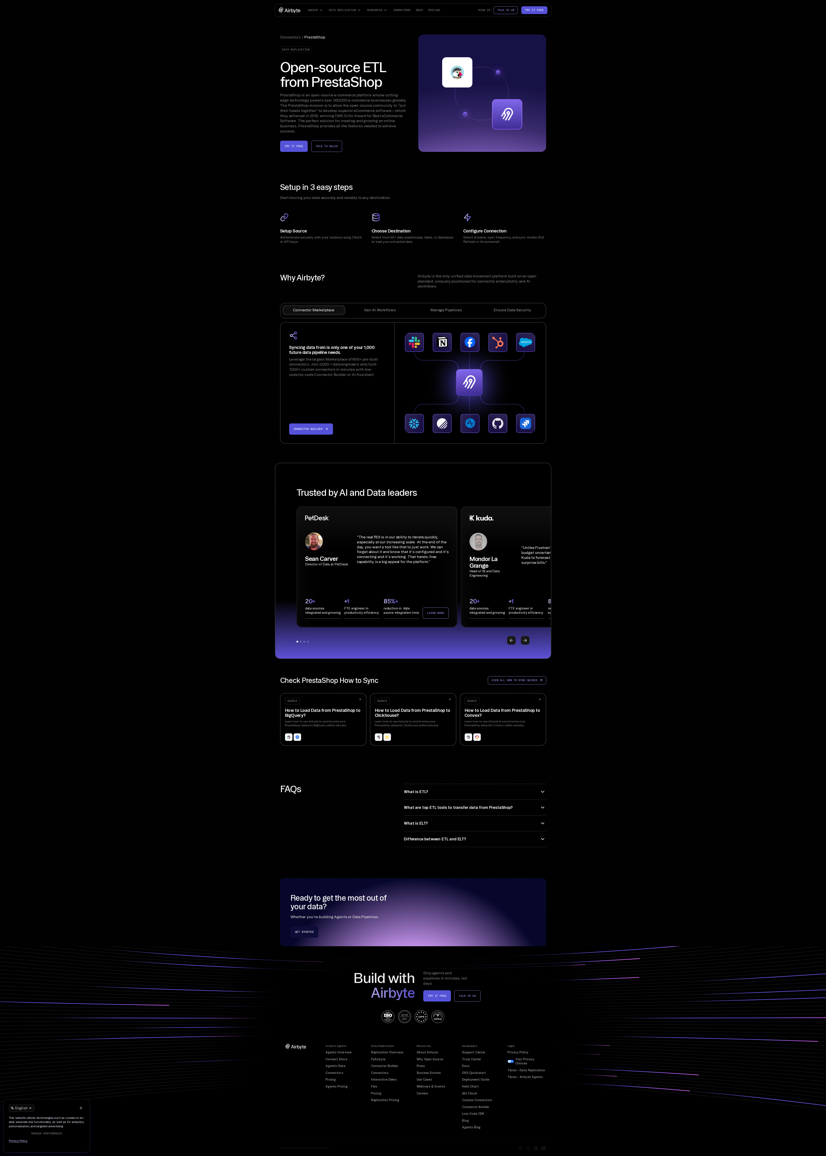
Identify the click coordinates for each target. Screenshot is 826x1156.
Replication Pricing (385, 1100)
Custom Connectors (477, 1100)
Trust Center (471, 1059)
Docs (419, 10)
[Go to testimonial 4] (308, 641)
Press (421, 1066)
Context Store (336, 1059)
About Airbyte (427, 1052)
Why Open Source (430, 1059)
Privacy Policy (517, 1052)
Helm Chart (470, 1086)
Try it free (534, 10)
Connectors (401, 10)
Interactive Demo (384, 1079)
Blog (465, 1120)
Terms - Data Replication (526, 1070)
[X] (528, 1148)
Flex (374, 1086)
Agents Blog (471, 1127)
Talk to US (467, 995)
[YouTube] (543, 1148)
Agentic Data (335, 1066)
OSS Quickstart (474, 1073)
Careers (422, 1093)
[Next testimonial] (525, 640)
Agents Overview (338, 1052)
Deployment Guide (475, 1079)
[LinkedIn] (535, 1148)
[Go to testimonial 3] (304, 641)
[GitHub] (520, 1148)
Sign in (484, 10)
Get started (304, 931)
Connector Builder (384, 1066)
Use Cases (424, 1079)
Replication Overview (387, 1052)
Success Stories (429, 1073)
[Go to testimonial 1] (297, 641)
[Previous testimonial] (511, 640)
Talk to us (505, 10)
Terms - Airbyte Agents (525, 1077)
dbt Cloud (469, 1093)
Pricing (434, 10)
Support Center (473, 1052)
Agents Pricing (336, 1086)
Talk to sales (327, 146)
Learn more (435, 613)
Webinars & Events (431, 1086)
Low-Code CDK (473, 1113)
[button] (315, 10)
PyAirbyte (378, 1059)
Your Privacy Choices (524, 1061)
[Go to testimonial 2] (301, 641)
